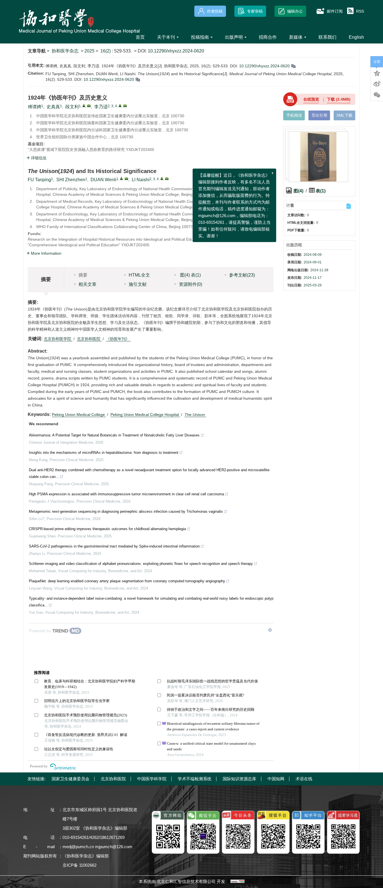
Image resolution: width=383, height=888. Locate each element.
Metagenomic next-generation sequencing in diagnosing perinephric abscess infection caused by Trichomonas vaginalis (126, 511)
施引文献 (138, 284)
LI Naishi (140, 179)
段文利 (72, 106)
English (356, 37)
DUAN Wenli (103, 179)
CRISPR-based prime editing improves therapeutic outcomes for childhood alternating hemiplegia (107, 529)
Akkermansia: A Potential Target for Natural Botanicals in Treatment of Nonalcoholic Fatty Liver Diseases (114, 435)
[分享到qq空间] (377, 72)
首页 (140, 37)
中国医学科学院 (152, 778)
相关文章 (87, 284)
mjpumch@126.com (113, 846)
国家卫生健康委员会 (70, 778)
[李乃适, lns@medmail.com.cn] (120, 105)
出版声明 (234, 37)
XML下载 (344, 115)
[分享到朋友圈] (377, 95)
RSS (360, 11)
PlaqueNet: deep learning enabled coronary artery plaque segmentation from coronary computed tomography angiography (127, 581)
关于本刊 (166, 37)
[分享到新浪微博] (377, 84)
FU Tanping (39, 179)
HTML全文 (139, 275)
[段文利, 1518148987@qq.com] (83, 105)
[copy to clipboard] (137, 79)
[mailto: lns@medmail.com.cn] (167, 178)
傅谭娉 (34, 106)
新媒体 (296, 37)
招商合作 (268, 37)
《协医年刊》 (118, 339)
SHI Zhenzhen (70, 179)
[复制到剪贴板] (293, 66)
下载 (338, 99)
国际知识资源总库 (239, 778)
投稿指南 (200, 37)
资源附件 (190, 284)
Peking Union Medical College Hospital (145, 414)
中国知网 (275, 778)
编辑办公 (295, 11)
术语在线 (304, 778)
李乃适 (101, 106)
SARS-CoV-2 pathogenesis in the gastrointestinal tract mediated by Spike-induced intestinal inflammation (114, 546)
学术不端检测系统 (194, 778)
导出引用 (319, 115)
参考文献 (242, 275)
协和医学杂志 (65, 51)
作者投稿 (215, 11)
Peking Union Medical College (79, 414)
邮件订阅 (335, 11)
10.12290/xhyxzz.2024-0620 (176, 51)
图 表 (190, 275)
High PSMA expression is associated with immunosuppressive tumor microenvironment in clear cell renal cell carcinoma (126, 494)
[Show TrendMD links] (270, 630)
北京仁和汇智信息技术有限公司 (186, 881)
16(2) (106, 51)
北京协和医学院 (58, 339)
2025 (89, 51)
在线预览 (311, 99)
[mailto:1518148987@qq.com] (89, 105)
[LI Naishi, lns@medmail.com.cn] (161, 178)
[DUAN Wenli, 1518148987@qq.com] (121, 178)
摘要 (83, 275)
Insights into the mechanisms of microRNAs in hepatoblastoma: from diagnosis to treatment (103, 452)
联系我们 (327, 37)
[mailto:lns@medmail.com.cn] (125, 105)
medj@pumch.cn (78, 846)
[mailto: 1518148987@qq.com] (126, 178)
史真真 (53, 106)
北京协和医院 (89, 339)
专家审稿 (255, 11)
